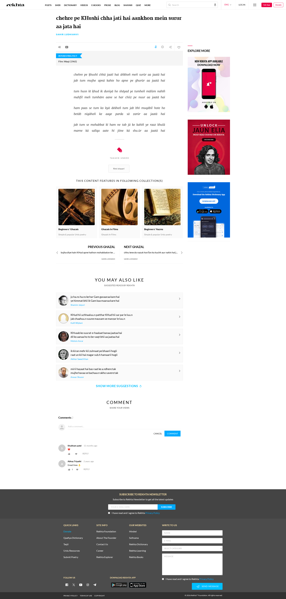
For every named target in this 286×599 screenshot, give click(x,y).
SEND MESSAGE (210, 586)
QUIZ (138, 5)
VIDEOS (84, 5)
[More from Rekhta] (254, 4)
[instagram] (87, 584)
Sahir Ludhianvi (67, 34)
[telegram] (94, 584)
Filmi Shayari (119, 168)
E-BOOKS (96, 5)
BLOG (117, 5)
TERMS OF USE (86, 596)
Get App (266, 5)
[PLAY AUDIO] (59, 47)
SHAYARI (127, 5)
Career (99, 550)
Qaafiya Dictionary (73, 538)
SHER (57, 5)
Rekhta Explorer (104, 557)
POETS (48, 5)
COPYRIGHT (99, 596)
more (147, 5)
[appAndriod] (119, 585)
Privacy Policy (152, 512)
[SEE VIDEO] (66, 47)
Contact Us (102, 544)
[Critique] (162, 47)
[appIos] (137, 585)
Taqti (66, 544)
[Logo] (15, 5)
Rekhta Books (136, 557)
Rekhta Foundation (106, 531)
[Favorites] (179, 47)
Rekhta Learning (137, 550)
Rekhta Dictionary (138, 544)
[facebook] (66, 584)
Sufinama (134, 538)
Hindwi (133, 531)
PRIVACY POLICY (70, 596)
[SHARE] (170, 47)
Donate (278, 5)
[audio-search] (215, 4)
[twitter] (73, 584)
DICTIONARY (70, 5)
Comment (172, 433)
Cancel (158, 433)
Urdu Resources (71, 550)
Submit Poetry (70, 557)
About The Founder (106, 538)
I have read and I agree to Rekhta (136, 512)
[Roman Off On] (155, 47)
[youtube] (80, 584)
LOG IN (242, 4)
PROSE (107, 5)
